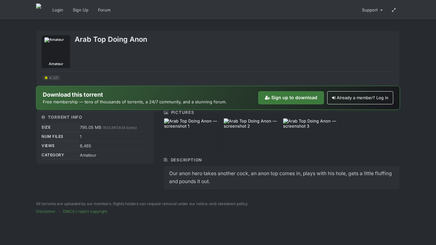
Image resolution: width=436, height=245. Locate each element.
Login (57, 9)
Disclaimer (46, 211)
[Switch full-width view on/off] (393, 10)
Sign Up (80, 9)
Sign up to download (294, 97)
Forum (104, 9)
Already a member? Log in (362, 97)
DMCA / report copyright (85, 211)
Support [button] (370, 9)
